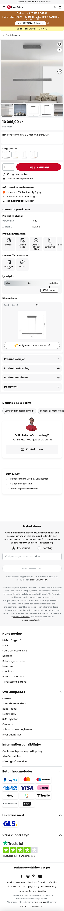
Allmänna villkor (11, 756)
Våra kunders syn (15, 835)
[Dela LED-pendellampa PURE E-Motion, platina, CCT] (59, 50)
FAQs (5, 645)
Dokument (11, 386)
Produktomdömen (16, 377)
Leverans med (13, 815)
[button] (7, 110)
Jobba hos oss (10, 729)
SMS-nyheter (10, 719)
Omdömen (8, 724)
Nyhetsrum (27, 729)
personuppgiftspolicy (32, 620)
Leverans (7, 666)
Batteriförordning (48, 886)
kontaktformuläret (21, 616)
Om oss (6, 698)
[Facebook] (23, 876)
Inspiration (8, 734)
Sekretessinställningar (17, 882)
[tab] (32, 658)
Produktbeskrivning (16, 368)
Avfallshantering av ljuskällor (32, 891)
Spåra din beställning (14, 650)
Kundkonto (8, 671)
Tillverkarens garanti (14, 682)
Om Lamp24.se (13, 692)
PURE (34, 220)
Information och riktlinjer (21, 744)
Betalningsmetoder (13, 661)
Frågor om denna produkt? (34, 345)
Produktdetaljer (14, 359)
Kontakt (7, 656)
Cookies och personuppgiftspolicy (22, 751)
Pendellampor (13, 35)
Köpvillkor (53, 882)
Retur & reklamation (14, 676)
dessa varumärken (38, 580)
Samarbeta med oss (14, 703)
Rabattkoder (9, 708)
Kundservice (12, 634)
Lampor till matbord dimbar (19, 410)
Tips (19, 734)
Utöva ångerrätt (13, 640)
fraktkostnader (40, 902)
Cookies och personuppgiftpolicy (24, 886)
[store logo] (16, 7)
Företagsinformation (14, 761)
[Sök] (55, 7)
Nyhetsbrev (9, 714)
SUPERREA (30, 23)
